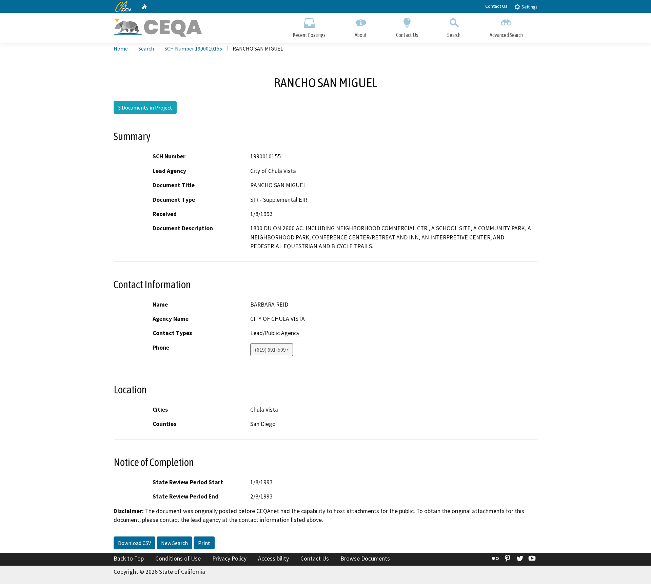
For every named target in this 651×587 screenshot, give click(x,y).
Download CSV (134, 543)
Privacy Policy (229, 558)
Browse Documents (365, 558)
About (361, 35)
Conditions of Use (178, 558)
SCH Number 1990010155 (193, 48)
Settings (528, 7)
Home (121, 48)
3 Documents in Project (145, 107)
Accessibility (273, 558)
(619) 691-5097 (272, 349)
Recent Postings (309, 35)
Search (453, 35)
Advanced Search (506, 35)
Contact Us (496, 6)
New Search (174, 543)
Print (204, 543)
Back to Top (129, 558)
